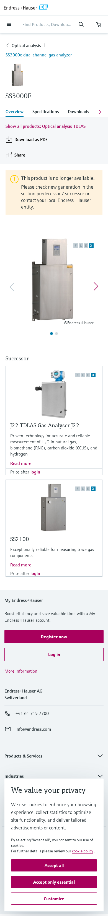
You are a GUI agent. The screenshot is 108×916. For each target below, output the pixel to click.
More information (20, 671)
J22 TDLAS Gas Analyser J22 (44, 425)
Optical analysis (26, 45)
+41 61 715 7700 (32, 713)
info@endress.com (33, 729)
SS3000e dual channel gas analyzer (39, 55)
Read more (20, 463)
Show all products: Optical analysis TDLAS (46, 126)
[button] (54, 636)
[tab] (17, 112)
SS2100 (19, 539)
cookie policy (82, 851)
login (35, 472)
